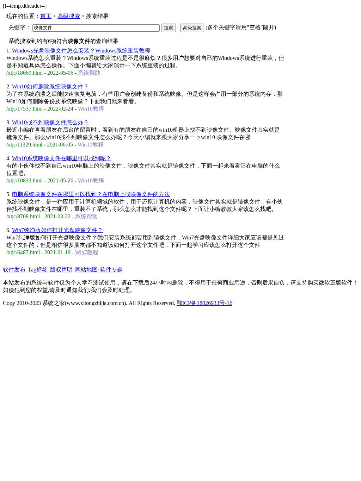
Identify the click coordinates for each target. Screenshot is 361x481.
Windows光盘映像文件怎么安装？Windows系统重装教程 (81, 51)
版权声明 (61, 270)
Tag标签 (38, 270)
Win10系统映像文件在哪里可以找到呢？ (61, 158)
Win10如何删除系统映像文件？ (50, 86)
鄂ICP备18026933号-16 (204, 303)
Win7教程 (86, 252)
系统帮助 (89, 73)
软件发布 (14, 270)
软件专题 (111, 270)
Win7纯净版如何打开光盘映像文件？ (57, 230)
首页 (45, 16)
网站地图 (86, 270)
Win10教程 (91, 109)
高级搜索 (68, 16)
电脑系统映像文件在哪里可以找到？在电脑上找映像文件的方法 (91, 194)
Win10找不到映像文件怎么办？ (50, 122)
